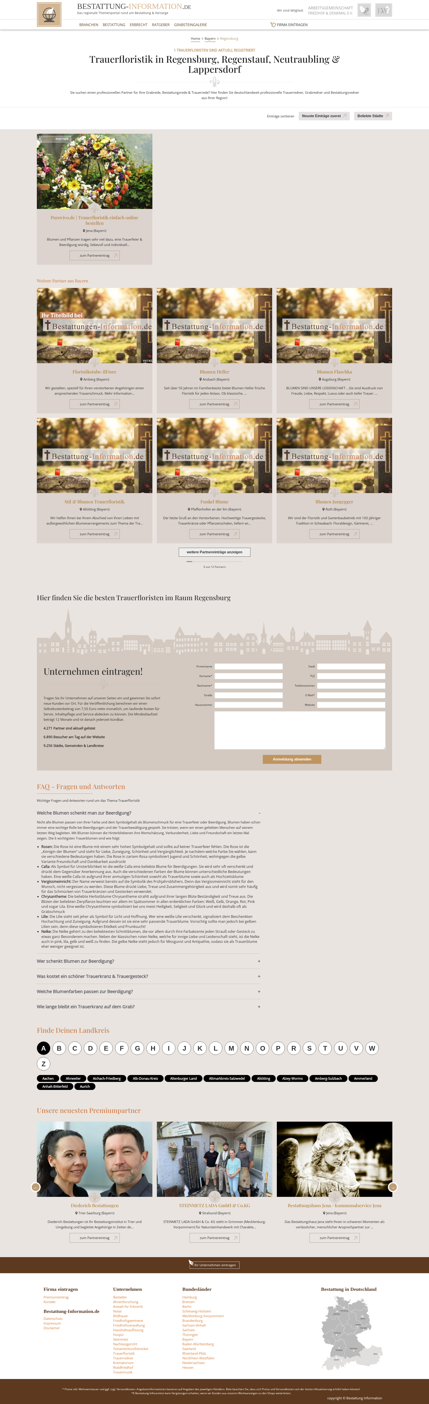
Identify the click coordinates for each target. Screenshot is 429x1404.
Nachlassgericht (125, 1344)
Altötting (263, 1078)
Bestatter (120, 1297)
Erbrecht (138, 24)
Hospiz (118, 1334)
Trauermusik (122, 1372)
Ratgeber (161, 24)
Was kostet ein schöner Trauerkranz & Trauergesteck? (92, 976)
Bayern (210, 38)
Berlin (186, 1306)
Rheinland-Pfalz (194, 1353)
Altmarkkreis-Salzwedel (227, 1078)
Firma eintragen (292, 24)
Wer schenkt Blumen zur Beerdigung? (75, 961)
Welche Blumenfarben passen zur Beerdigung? (85, 991)
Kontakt (49, 1302)
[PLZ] (351, 676)
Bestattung (114, 24)
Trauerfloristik (124, 1353)
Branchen (88, 24)
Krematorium (123, 1362)
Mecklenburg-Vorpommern (203, 1316)
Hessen (187, 1367)
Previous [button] (34, 1187)
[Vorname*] (248, 676)
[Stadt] (351, 666)
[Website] (351, 705)
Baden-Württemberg (198, 1344)
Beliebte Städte (370, 116)
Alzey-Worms (292, 1078)
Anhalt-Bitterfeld (55, 1086)
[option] (94, 1184)
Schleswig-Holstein (196, 1311)
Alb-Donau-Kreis (145, 1078)
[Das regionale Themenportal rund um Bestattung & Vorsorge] (49, 14)
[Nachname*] (248, 686)
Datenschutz (53, 1318)
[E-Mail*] (351, 695)
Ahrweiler (73, 1078)
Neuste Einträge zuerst (321, 116)
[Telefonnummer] (351, 686)
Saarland (189, 1348)
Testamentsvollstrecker (131, 1348)
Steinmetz (120, 1339)
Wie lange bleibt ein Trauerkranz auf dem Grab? (86, 1007)
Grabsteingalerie (190, 24)
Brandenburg (192, 1320)
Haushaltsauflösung (128, 1330)
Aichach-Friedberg (107, 1078)
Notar (117, 1311)
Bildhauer (120, 1316)
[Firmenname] (248, 666)
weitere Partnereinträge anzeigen (214, 552)
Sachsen (188, 1330)
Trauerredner (123, 1358)
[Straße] (248, 695)
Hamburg (189, 1297)
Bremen (188, 1302)
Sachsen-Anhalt (194, 1325)
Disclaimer (52, 1328)
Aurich (85, 1086)
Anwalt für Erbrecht (128, 1306)
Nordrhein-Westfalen (198, 1358)
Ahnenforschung (125, 1302)
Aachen (48, 1078)
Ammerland (363, 1078)
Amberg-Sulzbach (328, 1078)
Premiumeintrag (56, 1297)
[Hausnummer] (248, 705)
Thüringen (190, 1334)
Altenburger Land (183, 1078)
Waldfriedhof (123, 1367)
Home (195, 38)
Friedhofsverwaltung (129, 1325)
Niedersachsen (193, 1362)
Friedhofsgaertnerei (128, 1320)
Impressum (52, 1323)
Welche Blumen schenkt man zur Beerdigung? (84, 813)
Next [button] (391, 1187)
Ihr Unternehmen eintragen (215, 1265)
